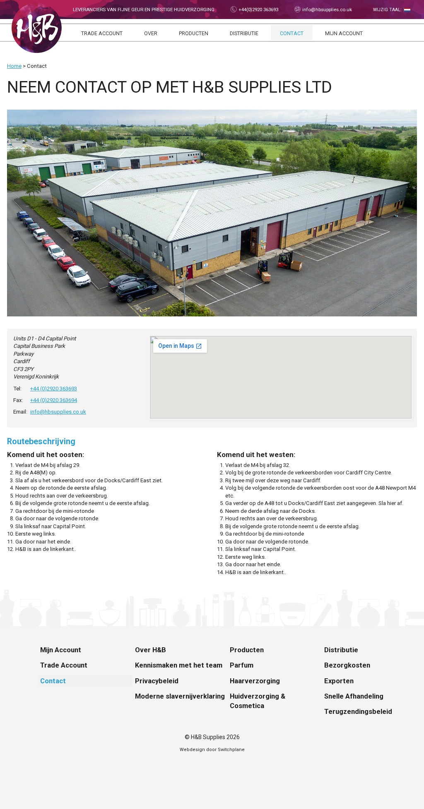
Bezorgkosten (347, 665)
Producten (193, 33)
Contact (292, 33)
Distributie (244, 33)
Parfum (241, 665)
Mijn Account (344, 33)
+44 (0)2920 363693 (53, 388)
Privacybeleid (156, 681)
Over (150, 33)
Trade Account (102, 33)
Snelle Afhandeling (353, 696)
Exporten (339, 681)
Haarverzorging (255, 681)
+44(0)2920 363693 (257, 9)
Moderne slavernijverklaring (180, 696)
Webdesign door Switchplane (212, 749)
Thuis (37, 28)
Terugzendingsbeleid (358, 712)
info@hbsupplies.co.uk (326, 9)
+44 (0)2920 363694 (53, 400)
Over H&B (150, 650)
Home (14, 66)
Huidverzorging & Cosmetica (257, 701)
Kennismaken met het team (178, 665)
